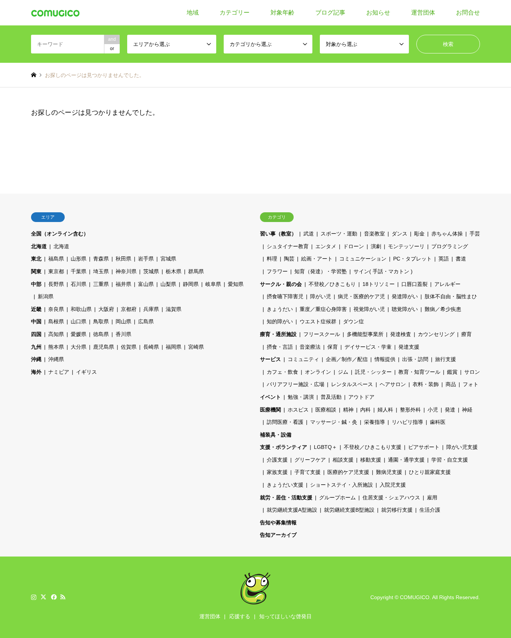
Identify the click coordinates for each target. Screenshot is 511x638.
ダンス (399, 234)
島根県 (56, 321)
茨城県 (151, 271)
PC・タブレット (412, 259)
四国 (36, 334)
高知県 (56, 334)
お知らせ (378, 12)
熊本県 (56, 347)
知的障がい (280, 321)
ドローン (353, 246)
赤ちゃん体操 (447, 234)
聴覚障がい (405, 309)
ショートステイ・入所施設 (341, 485)
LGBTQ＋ (325, 447)
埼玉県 (101, 271)
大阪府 (106, 309)
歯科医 (438, 422)
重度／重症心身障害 (323, 309)
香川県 (123, 334)
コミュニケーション (362, 259)
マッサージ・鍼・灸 (333, 422)
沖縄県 (56, 359)
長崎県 (151, 347)
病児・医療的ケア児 (361, 296)
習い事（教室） (278, 234)
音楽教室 (374, 234)
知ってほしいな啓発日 (285, 616)
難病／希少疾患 (443, 309)
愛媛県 (78, 334)
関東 (36, 271)
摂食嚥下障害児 (285, 296)
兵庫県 (151, 309)
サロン (472, 372)
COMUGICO (414, 597)
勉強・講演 (301, 397)
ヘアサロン (393, 384)
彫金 (419, 234)
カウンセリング (436, 334)
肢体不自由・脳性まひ (451, 296)
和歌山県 (81, 309)
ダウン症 (353, 321)
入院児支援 (393, 485)
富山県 (146, 284)
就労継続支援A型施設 (292, 510)
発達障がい (405, 296)
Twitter (43, 597)
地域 (193, 12)
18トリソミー (378, 284)
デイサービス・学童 (368, 347)
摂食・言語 (280, 347)
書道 (461, 259)
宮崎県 (196, 347)
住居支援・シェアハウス (391, 497)
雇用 (432, 497)
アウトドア (361, 397)
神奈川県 (126, 271)
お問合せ (468, 12)
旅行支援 (445, 359)
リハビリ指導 (407, 422)
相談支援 (343, 460)
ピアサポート (424, 447)
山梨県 (168, 284)
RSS (62, 597)
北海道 (39, 246)
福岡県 (173, 347)
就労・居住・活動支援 (286, 497)
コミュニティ (303, 359)
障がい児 (320, 296)
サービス (270, 359)
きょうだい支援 (285, 485)
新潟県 (45, 296)
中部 (36, 284)
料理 (272, 259)
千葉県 (78, 271)
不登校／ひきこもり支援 (372, 447)
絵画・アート (317, 259)
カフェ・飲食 (282, 372)
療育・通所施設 (278, 334)
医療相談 (325, 410)
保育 (332, 347)
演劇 (376, 246)
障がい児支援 (462, 447)
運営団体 (423, 12)
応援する (239, 616)
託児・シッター (373, 372)
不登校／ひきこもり (332, 284)
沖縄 (36, 359)
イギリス (86, 372)
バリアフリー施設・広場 (295, 384)
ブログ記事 (330, 12)
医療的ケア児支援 (348, 472)
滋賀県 (173, 309)
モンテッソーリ (406, 246)
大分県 (78, 347)
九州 (36, 347)
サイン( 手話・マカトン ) (383, 271)
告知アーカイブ (278, 535)
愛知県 (236, 284)
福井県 (123, 284)
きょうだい (280, 309)
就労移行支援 (397, 510)
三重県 (101, 284)
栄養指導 (374, 422)
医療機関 (270, 410)
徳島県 (101, 334)
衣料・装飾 (426, 384)
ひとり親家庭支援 (430, 472)
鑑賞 (452, 372)
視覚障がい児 (369, 309)
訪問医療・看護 (285, 422)
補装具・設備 (275, 435)
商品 (451, 384)
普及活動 (331, 397)
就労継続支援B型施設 (349, 510)
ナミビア (58, 372)
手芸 (474, 234)
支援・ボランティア (283, 447)
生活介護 (429, 510)
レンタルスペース (352, 384)
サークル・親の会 (281, 284)
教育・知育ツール (419, 372)
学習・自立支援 (449, 460)
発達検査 (400, 334)
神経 (467, 410)
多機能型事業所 (365, 334)
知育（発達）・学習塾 (320, 271)
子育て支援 (307, 472)
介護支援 (277, 460)
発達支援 (408, 347)
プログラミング (449, 246)
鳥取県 (101, 321)
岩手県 (146, 259)
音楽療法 (310, 347)
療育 (466, 334)
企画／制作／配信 (347, 359)
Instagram (33, 597)
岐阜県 (213, 284)
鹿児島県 (103, 347)
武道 (308, 234)
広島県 (146, 321)
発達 (450, 410)
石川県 (78, 284)
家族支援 (277, 472)
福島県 (56, 259)
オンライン (318, 372)
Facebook (53, 597)
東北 (36, 259)
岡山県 (123, 321)
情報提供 (384, 359)
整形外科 (410, 410)
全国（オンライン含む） (60, 234)
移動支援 (370, 460)
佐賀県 (129, 347)
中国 (36, 321)
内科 (365, 410)
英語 (443, 259)
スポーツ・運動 (339, 234)
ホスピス (298, 410)
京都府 (129, 309)
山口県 (78, 321)
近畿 (36, 309)
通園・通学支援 (406, 460)
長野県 (56, 284)
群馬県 (196, 271)
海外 (36, 372)
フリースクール (321, 334)
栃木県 (173, 271)
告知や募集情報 (278, 522)
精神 (348, 410)
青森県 (101, 259)
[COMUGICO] (55, 13)
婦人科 (385, 410)
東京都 (56, 271)
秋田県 (123, 259)
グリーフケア (310, 460)
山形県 (78, 259)
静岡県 (191, 284)
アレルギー (447, 284)
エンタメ (325, 246)
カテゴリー (235, 12)
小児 (433, 410)
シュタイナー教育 (288, 246)
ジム (343, 372)
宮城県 (168, 259)
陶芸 (289, 259)
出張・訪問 (415, 359)
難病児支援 (389, 472)
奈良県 (56, 309)
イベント (270, 397)
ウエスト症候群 (318, 321)
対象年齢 (282, 12)
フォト (470, 384)
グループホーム (337, 497)
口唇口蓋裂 (414, 284)
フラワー (277, 271)
